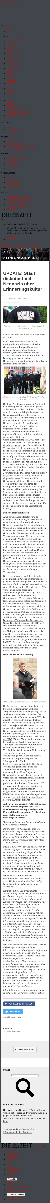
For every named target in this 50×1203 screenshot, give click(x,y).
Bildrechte (12, 1179)
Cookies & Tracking (16, 1194)
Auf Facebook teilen (20, 1004)
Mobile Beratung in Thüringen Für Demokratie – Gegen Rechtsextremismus (23, 620)
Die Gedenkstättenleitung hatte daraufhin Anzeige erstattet (22, 798)
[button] (5, 26)
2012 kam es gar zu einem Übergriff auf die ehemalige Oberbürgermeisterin (24, 442)
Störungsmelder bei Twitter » (17, 1132)
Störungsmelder (22, 258)
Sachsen (7, 1031)
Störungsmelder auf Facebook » (18, 1129)
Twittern (15, 1012)
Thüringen (16, 1031)
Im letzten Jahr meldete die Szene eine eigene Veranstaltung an (23, 449)
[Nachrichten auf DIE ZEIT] (16, 216)
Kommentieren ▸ (25, 1050)
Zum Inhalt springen (10, 2)
